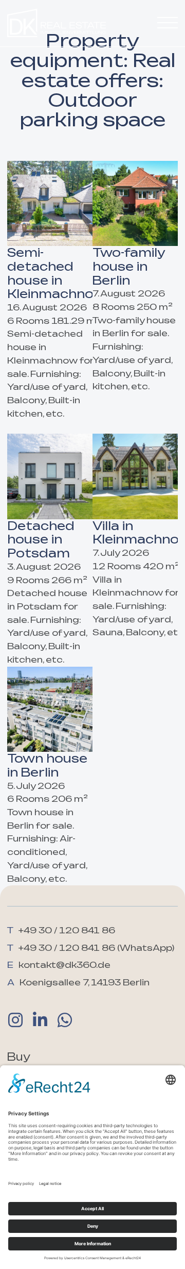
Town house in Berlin (47, 765)
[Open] (167, 23)
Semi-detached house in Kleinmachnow (56, 273)
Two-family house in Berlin (128, 266)
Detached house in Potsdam (41, 539)
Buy (18, 1056)
